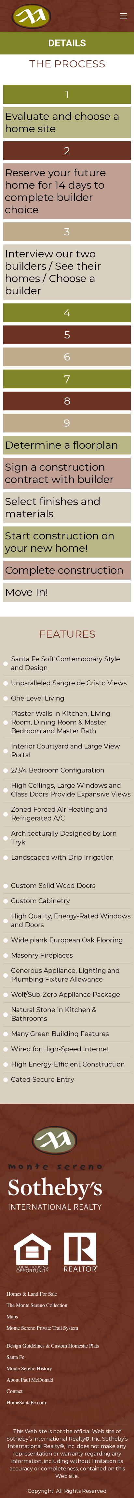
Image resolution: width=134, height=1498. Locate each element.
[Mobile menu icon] (123, 16)
